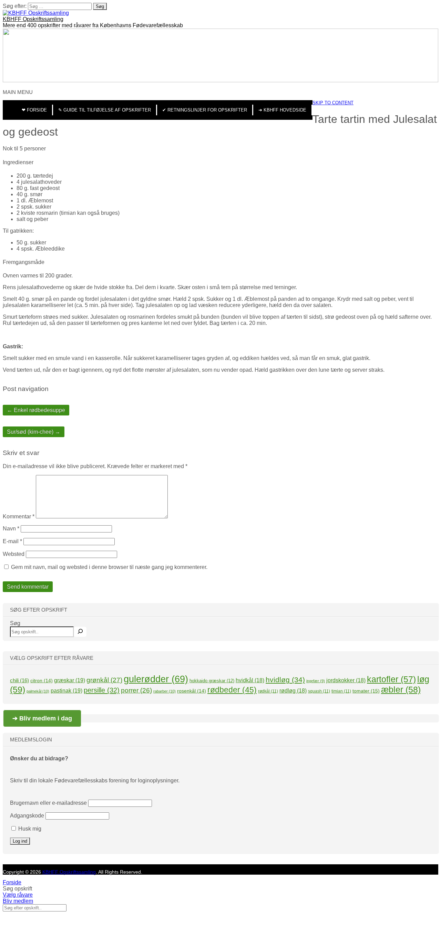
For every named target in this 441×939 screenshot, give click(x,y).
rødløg (293, 691)
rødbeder (232, 689)
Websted (13, 554)
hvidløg (285, 680)
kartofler (391, 679)
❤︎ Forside (34, 110)
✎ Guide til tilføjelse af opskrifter (104, 110)
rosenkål (191, 691)
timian (341, 691)
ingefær (315, 681)
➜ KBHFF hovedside (282, 110)
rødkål (268, 691)
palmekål (38, 691)
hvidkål (250, 680)
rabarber (164, 691)
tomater (366, 691)
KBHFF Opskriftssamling (33, 19)
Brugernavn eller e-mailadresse (48, 803)
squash (319, 691)
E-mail (12, 541)
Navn (11, 528)
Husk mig (29, 829)
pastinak (66, 690)
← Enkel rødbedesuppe (36, 410)
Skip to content (332, 102)
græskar (69, 680)
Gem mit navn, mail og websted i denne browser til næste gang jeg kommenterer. (109, 567)
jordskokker (346, 680)
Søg (15, 623)
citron (41, 680)
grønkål (104, 680)
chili (19, 680)
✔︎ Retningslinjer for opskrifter (204, 110)
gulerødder (156, 679)
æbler (401, 689)
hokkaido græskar (211, 680)
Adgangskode (27, 816)
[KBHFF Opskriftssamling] (36, 13)
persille (102, 690)
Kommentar (18, 516)
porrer (136, 690)
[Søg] (80, 631)
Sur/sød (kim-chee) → (33, 432)
